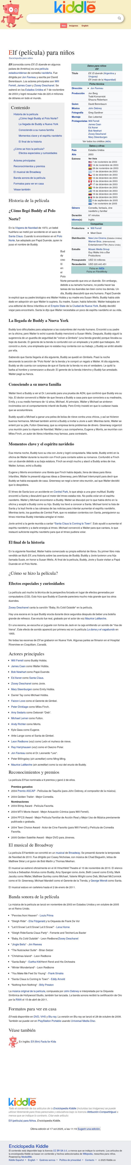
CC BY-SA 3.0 (60, 1150)
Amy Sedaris (18, 712)
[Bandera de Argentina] (90, 171)
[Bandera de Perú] (90, 181)
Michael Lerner (19, 718)
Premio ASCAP (26, 791)
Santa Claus (16, 236)
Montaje (76, 116)
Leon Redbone (19, 741)
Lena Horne (63, 927)
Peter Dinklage (19, 706)
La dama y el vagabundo (101, 629)
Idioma (75, 219)
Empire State (58, 306)
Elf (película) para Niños (22, 1120)
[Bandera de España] (90, 177)
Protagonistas (79, 120)
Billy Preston (46, 985)
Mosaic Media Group (98, 249)
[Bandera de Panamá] (90, 184)
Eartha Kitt (34, 961)
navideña (46, 73)
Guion (75, 103)
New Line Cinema (97, 238)
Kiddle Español (16, 1160)
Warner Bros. (95, 241)
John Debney (95, 108)
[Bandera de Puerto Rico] (90, 165)
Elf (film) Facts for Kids (43, 1041)
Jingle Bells (18, 944)
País (74, 150)
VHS (43, 1016)
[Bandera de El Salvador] (90, 203)
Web (64, 25)
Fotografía (77, 112)
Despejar (113, 18)
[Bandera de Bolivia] (90, 187)
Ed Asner (93, 127)
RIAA (19, 999)
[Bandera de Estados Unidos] (90, 161)
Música (76, 108)
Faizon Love (18, 701)
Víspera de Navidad (26, 228)
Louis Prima (46, 915)
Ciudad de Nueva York (85, 306)
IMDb (108, 141)
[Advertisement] (66, 38)
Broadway (74, 853)
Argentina (109, 73)
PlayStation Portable (49, 1021)
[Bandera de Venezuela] (90, 193)
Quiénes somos (47, 1160)
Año (74, 154)
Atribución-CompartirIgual (101, 1112)
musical (60, 853)
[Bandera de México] (90, 197)
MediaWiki (26, 1156)
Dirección (77, 88)
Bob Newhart (95, 130)
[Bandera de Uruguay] (90, 190)
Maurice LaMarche (95, 618)
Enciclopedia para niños (21, 57)
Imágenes (73, 25)
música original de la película (28, 991)
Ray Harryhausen (21, 747)
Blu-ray (52, 1016)
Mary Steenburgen (97, 137)
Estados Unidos (34, 89)
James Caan (94, 124)
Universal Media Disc (83, 1021)
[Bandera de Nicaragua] (90, 200)
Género (76, 207)
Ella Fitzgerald (37, 921)
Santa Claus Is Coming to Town (73, 523)
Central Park (61, 491)
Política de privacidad (70, 1160)
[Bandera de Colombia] (90, 168)
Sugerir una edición (89, 1128)
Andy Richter (18, 724)
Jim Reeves (35, 944)
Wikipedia (88, 1153)
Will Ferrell (93, 120)
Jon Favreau (97, 88)
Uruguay (92, 76)
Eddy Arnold (58, 979)
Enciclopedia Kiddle (64, 1108)
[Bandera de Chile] (90, 174)
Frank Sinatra (55, 973)
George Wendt (99, 880)
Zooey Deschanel (97, 133)
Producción (78, 93)
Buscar (119, 18)
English (85, 25)
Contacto (89, 1160)
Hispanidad (109, 79)
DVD (36, 1016)
